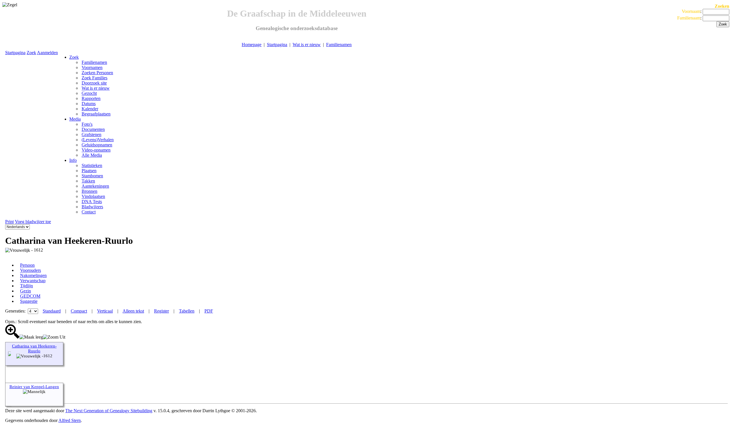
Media (75, 119)
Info (73, 160)
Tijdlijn (26, 285)
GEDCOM (30, 296)
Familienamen (339, 44)
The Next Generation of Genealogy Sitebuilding (108, 410)
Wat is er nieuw (307, 44)
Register (161, 311)
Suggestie (29, 301)
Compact (79, 311)
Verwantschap (33, 280)
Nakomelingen (33, 275)
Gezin (25, 290)
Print (9, 221)
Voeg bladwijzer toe (33, 221)
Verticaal (105, 311)
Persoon (27, 265)
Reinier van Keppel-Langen (34, 386)
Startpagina (277, 44)
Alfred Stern (69, 420)
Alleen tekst (133, 311)
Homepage (251, 44)
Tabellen (186, 311)
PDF (208, 311)
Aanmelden (47, 52)
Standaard (52, 311)
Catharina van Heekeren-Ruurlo (34, 348)
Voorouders (30, 270)
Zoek (31, 52)
